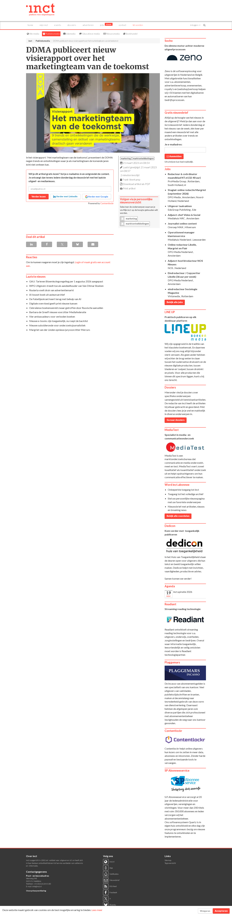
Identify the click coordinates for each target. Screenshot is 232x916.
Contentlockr (107, 203)
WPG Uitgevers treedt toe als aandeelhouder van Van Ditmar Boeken (66, 285)
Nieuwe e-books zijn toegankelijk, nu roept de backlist (58, 320)
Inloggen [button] (194, 25)
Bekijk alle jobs (175, 302)
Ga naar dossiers (175, 420)
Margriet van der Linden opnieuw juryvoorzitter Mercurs (59, 329)
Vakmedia (70, 33)
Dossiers (72, 25)
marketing (126, 158)
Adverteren (88, 25)
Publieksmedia (52, 33)
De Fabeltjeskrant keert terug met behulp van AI (55, 299)
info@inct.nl (37, 886)
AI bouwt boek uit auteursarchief (47, 294)
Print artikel (129, 188)
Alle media (34, 33)
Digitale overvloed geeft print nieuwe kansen (53, 303)
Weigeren (205, 911)
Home (30, 25)
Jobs (105, 24)
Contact (122, 25)
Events (57, 25)
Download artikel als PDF (136, 183)
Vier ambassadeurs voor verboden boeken (52, 316)
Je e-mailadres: (173, 144)
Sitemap (168, 860)
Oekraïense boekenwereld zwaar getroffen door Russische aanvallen (66, 307)
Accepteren (221, 911)
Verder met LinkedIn (66, 196)
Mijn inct (44, 25)
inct (30, 41)
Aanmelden (175, 156)
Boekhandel (131, 33)
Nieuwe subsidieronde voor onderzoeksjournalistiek (57, 325)
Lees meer (97, 909)
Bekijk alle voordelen (178, 516)
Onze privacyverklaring (36, 891)
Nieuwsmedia (113, 33)
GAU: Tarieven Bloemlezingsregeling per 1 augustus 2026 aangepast (66, 281)
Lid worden (138, 25)
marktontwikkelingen (143, 158)
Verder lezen (39, 196)
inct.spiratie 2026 (182, 591)
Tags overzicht (170, 863)
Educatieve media (91, 33)
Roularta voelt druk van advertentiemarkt (51, 290)
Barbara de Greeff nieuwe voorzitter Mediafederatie (57, 312)
